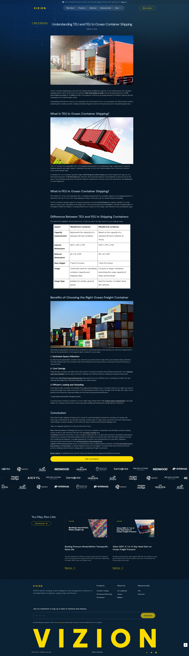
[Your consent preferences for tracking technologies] (185, 645)
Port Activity (55, 446)
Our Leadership (122, 591)
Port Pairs (66, 446)
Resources (141, 594)
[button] (71, 8)
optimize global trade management (89, 441)
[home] (40, 8)
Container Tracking (103, 591)
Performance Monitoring (104, 594)
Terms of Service (97, 652)
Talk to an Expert (92, 459)
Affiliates (120, 597)
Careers (119, 594)
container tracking (89, 432)
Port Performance (125, 443)
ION (139, 591)
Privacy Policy (60, 622)
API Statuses (101, 597)
